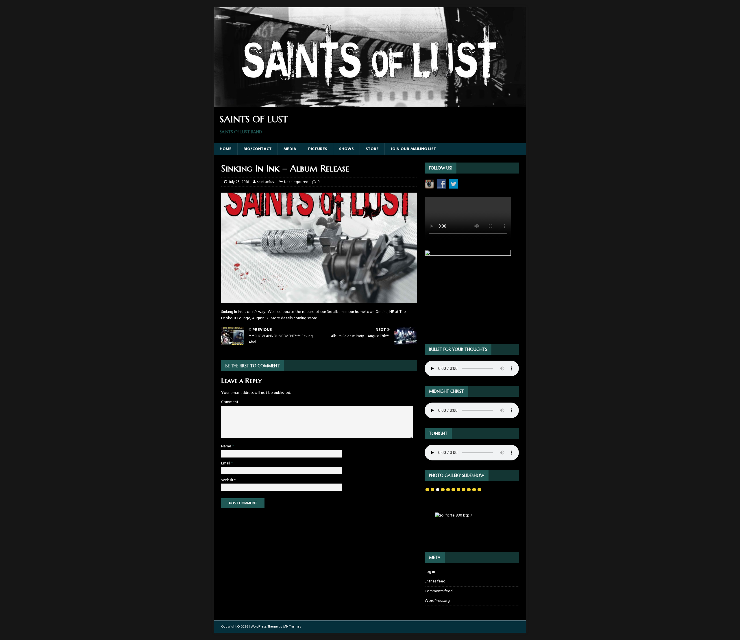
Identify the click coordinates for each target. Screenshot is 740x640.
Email (226, 463)
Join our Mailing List (413, 149)
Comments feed (439, 591)
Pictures (317, 149)
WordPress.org (437, 600)
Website (228, 480)
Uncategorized (296, 182)
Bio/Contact (257, 149)
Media (290, 149)
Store (372, 149)
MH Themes (292, 627)
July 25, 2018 (239, 182)
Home (226, 149)
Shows (346, 149)
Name (226, 446)
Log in (430, 572)
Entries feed (435, 581)
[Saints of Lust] (370, 104)
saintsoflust (266, 182)
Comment (229, 402)
